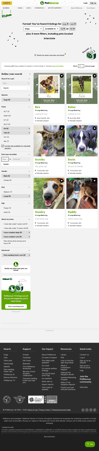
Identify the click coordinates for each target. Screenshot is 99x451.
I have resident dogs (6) (13, 232)
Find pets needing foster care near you (30, 380)
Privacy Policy (44, 410)
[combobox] (5, 159)
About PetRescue (49, 355)
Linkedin (83, 410)
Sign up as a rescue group (85, 367)
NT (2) (6, 120)
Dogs (6, 355)
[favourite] (62, 76)
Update (6, 164)
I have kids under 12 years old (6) (16, 228)
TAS (71, 29)
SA (62, 29)
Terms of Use (32, 410)
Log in (82, 358)
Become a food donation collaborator (29, 373)
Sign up (93, 3)
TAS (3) (6, 133)
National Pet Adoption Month (67, 374)
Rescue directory (10, 377)
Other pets (8, 361)
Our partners (47, 378)
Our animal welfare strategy (49, 369)
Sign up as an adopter (85, 362)
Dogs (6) (7, 100)
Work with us (47, 381)
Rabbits (7, 367)
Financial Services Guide (61, 410)
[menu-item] (91, 8)
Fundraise (26, 358)
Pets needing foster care (9, 370)
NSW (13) (7, 116)
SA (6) (6, 128)
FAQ (62, 358)
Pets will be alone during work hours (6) (15, 242)
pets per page (90, 66)
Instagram (90, 410)
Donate (6, 3)
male (72, 24)
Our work (45, 366)
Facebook (86, 410)
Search (6, 88)
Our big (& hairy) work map (48, 375)
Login (85, 3)
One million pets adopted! (48, 362)
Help (82, 371)
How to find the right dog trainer (67, 362)
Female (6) (8, 180)
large (65, 24)
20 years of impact (49, 358)
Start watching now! (16, 306)
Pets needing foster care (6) (15, 255)
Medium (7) (8, 192)
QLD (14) (7, 124)
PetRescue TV (9, 380)
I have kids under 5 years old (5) (15, 224)
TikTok (94, 410)
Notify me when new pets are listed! (50, 55)
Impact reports (47, 384)
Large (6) (7, 196)
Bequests (26, 364)
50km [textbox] (4, 159)
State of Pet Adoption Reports (68, 383)
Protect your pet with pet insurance (68, 388)
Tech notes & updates (47, 388)
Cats (5, 358)
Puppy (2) (7, 208)
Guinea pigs (8, 364)
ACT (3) (6, 111)
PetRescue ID (9, 374)
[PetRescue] (49, 3)
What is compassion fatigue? (65, 368)
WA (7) (6, 141)
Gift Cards (27, 361)
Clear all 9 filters (58, 66)
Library (63, 355)
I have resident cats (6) (13, 237)
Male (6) (7, 176)
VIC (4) (6, 137)
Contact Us (84, 355)
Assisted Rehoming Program (68, 378)
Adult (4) (7, 212)
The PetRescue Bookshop (29, 368)
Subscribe (84, 387)
